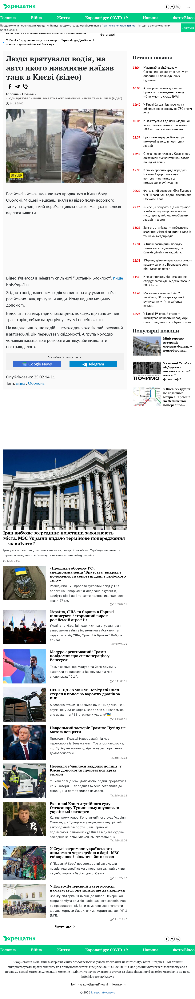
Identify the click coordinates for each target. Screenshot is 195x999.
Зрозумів (188, 27)
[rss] (177, 6)
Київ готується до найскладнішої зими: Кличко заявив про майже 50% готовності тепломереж (166, 125)
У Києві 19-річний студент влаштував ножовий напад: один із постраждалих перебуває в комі (167, 318)
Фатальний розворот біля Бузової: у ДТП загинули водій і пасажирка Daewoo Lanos (167, 195)
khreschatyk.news (103, 992)
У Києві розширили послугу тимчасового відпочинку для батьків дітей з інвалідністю (163, 248)
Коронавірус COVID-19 (106, 17)
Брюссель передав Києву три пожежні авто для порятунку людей (163, 141)
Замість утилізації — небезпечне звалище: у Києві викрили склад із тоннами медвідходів (167, 232)
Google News (40, 364)
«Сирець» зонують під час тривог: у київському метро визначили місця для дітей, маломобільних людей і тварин (167, 213)
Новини (150, 17)
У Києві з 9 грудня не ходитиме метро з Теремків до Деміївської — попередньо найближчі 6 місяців (50, 42)
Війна (36, 17)
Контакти (118, 984)
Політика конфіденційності (89, 984)
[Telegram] (17, 87)
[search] (188, 6)
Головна (8, 17)
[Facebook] (10, 87)
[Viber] (25, 87)
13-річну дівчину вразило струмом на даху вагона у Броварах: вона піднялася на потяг (167, 264)
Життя (63, 17)
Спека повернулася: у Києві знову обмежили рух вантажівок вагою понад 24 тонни (166, 158)
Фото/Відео (184, 17)
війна (20, 383)
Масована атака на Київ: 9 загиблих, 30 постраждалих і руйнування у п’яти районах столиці (163, 299)
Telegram (96, 364)
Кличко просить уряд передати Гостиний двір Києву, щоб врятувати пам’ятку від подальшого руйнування (165, 176)
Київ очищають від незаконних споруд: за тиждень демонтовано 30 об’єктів (166, 281)
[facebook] (166, 6)
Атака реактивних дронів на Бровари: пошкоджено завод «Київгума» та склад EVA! (163, 92)
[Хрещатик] (19, 6)
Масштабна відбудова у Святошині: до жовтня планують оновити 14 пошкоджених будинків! (166, 74)
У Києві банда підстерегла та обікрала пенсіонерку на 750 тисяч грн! (167, 109)
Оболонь (36, 383)
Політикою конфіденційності (119, 25)
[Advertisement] (65, 244)
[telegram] (172, 6)
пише (118, 278)
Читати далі (64, 926)
